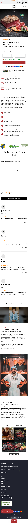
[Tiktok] (15, 514)
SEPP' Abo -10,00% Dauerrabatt (7, 467)
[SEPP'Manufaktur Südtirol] (14, 6)
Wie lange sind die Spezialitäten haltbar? (10, 170)
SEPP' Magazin (4, 472)
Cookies (3, 494)
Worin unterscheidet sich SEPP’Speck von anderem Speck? (10, 162)
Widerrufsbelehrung (5, 495)
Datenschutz (4, 492)
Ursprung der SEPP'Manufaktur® (7, 469)
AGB (2, 490)
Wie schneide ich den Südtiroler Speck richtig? (12, 178)
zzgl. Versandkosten (12, 51)
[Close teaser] (17, 519)
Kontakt (2, 478)
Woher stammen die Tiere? (7, 166)
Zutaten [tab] (22, 93)
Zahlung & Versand (5, 480)
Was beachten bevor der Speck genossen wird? (12, 174)
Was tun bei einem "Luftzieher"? (8, 186)
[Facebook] (13, 514)
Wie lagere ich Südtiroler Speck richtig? (10, 182)
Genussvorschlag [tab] (15, 93)
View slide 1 (11, 35)
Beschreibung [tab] (6, 93)
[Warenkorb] (25, 6)
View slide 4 (16, 35)
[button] (5, 6)
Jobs (2, 483)
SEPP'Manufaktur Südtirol (16, 517)
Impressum (3, 489)
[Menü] (2, 6)
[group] (14, 192)
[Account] (23, 6)
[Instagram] (11, 514)
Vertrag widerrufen (6, 497)
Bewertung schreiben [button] (14, 198)
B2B (2, 481)
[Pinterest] (16, 514)
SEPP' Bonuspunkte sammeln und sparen (9, 466)
